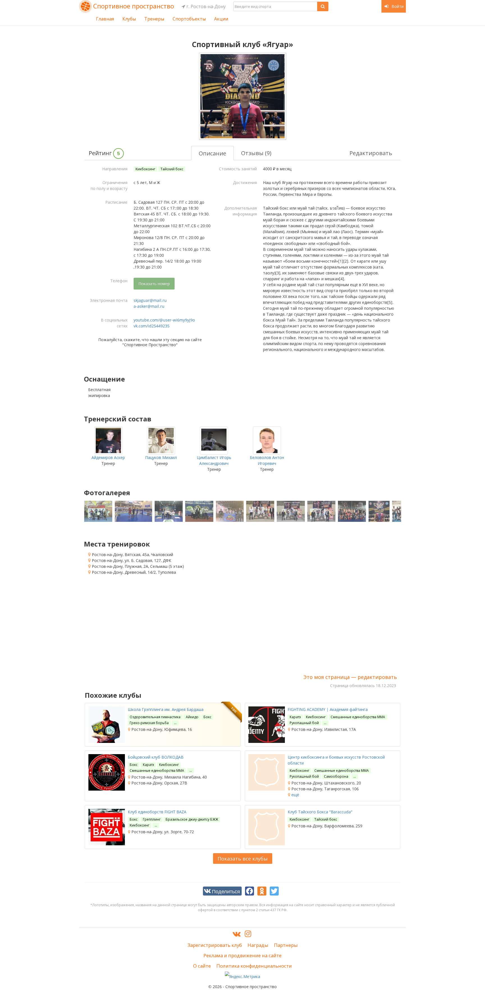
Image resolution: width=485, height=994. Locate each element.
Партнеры (286, 945)
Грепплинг (152, 819)
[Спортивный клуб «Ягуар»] (242, 96)
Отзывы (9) (256, 153)
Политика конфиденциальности (254, 966)
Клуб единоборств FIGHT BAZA (157, 811)
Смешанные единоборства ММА (358, 717)
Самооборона (336, 776)
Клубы (129, 19)
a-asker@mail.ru (149, 306)
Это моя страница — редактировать (350, 677)
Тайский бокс (172, 169)
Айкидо (192, 717)
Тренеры (154, 19)
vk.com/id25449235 (152, 326)
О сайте (202, 966)
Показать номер (154, 283)
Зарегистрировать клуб (214, 945)
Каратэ (295, 717)
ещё (294, 794)
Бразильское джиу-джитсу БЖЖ (192, 819)
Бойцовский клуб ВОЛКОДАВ (156, 757)
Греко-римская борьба (149, 722)
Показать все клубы (243, 858)
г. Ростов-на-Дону (205, 6)
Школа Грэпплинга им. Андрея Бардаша (165, 709)
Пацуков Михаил (161, 457)
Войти (397, 6)
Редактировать (370, 153)
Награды (258, 945)
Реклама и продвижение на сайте (242, 955)
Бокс (207, 717)
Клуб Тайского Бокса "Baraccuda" (320, 811)
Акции (221, 19)
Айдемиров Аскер (108, 457)
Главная (105, 19)
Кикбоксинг (145, 169)
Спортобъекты (189, 19)
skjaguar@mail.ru (150, 300)
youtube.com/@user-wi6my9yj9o (164, 320)
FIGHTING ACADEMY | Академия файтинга (328, 709)
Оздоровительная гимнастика (155, 717)
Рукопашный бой (304, 722)
